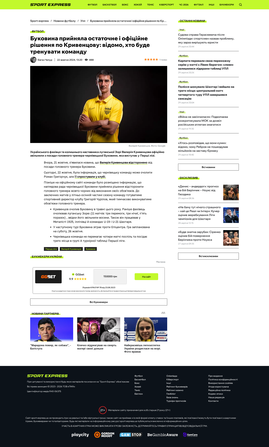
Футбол (92, 4)
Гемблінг (171, 393)
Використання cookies (220, 383)
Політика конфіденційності (223, 379)
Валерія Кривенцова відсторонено (123, 162)
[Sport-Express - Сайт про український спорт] (49, 4)
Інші (211, 4)
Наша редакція (216, 397)
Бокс (125, 4)
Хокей (138, 4)
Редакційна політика (219, 390)
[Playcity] (80, 435)
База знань (172, 397)
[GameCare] (190, 435)
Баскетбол (110, 4)
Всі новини (208, 167)
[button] (240, 5)
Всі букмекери (99, 302)
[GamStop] (131, 435)
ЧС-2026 (184, 4)
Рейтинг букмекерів (177, 386)
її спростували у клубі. (90, 176)
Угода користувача (218, 386)
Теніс (150, 4)
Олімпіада (171, 375)
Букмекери (226, 4)
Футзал (198, 4)
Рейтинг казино (174, 390)
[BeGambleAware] (162, 435)
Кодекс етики (215, 393)
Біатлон (138, 393)
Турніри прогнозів (176, 401)
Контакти (213, 401)
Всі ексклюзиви (208, 256)
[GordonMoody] (104, 435)
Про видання (215, 375)
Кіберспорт (166, 4)
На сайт (146, 276)
